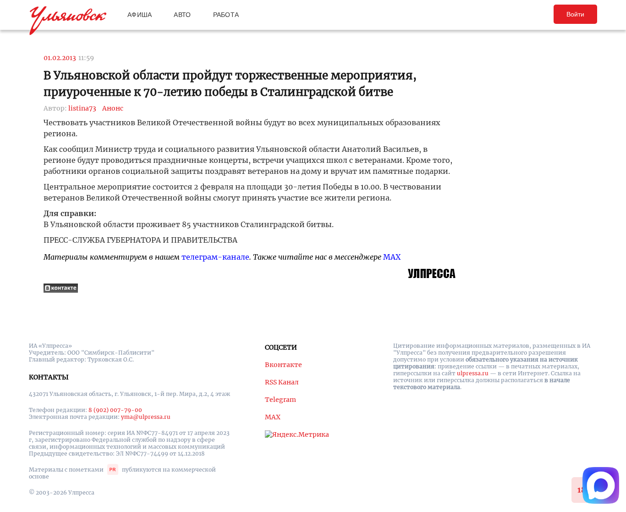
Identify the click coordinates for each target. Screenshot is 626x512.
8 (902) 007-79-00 (115, 409)
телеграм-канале (215, 257)
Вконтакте (283, 365)
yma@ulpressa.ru (145, 416)
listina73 (82, 108)
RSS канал (282, 382)
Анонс (112, 108)
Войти (575, 14)
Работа (226, 14)
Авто (182, 14)
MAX (392, 257)
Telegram (280, 399)
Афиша (139, 14)
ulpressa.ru (473, 373)
